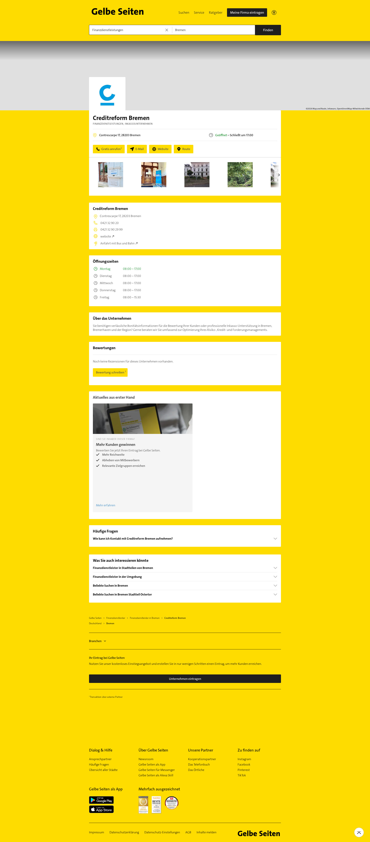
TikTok (242, 775)
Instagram (244, 759)
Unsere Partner (200, 750)
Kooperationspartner (202, 759)
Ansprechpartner (100, 759)
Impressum (96, 832)
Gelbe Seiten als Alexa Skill (156, 775)
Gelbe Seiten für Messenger (157, 770)
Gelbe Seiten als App (152, 765)
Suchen (183, 12)
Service (199, 12)
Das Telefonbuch (199, 765)
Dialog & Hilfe (100, 750)
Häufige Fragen (99, 765)
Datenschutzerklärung (124, 832)
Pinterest (244, 770)
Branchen (95, 641)
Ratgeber (215, 12)
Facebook (244, 765)
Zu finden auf (249, 750)
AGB (188, 832)
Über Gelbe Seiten (153, 750)
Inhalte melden (206, 832)
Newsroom (146, 759)
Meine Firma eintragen (247, 12)
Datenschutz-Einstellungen (162, 832)
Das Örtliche (196, 770)
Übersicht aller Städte (103, 770)
